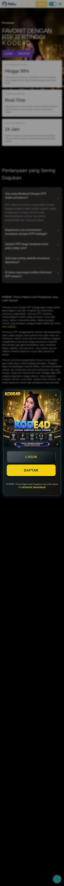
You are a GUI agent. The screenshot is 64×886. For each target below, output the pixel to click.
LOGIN (31, 457)
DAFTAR (31, 470)
